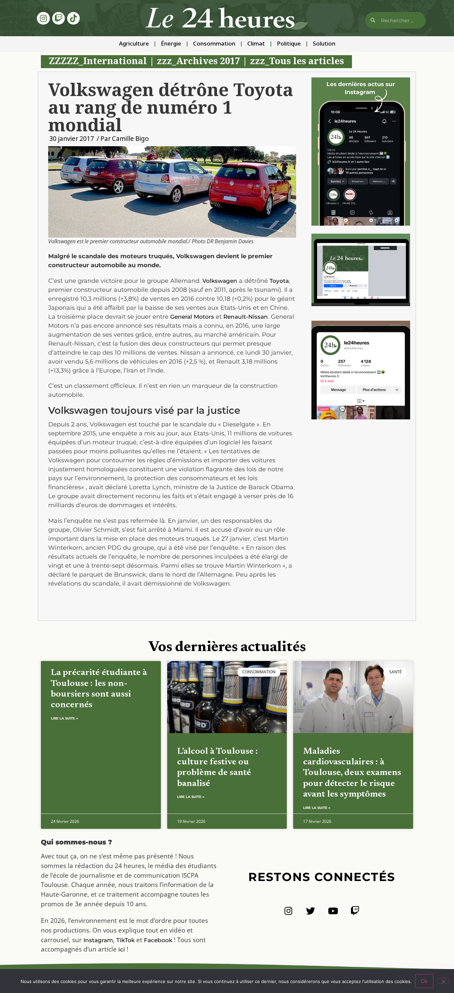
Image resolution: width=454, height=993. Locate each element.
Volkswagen (219, 280)
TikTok (125, 940)
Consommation (214, 44)
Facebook (158, 940)
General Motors (192, 316)
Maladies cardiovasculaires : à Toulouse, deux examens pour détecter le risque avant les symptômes (352, 773)
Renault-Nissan (245, 316)
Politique (289, 44)
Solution (324, 44)
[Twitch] (58, 18)
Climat (256, 44)
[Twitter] (310, 910)
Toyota (279, 280)
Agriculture (134, 44)
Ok (424, 981)
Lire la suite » (64, 718)
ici (121, 949)
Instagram (98, 940)
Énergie (171, 44)
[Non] (443, 981)
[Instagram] (43, 18)
